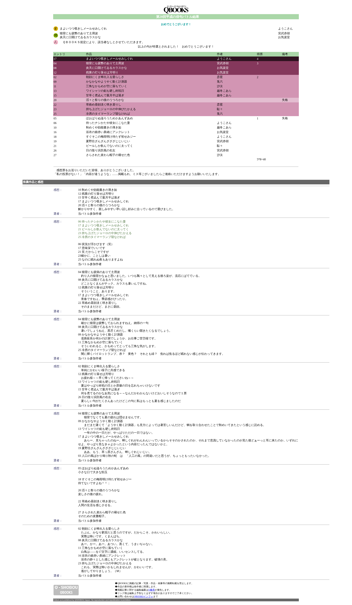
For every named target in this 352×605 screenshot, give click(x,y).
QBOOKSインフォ (143, 596)
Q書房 (151, 589)
